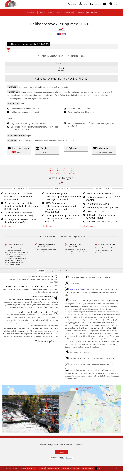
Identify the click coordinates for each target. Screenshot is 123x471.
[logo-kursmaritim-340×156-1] (14, 4)
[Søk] (116, 4)
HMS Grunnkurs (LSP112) (98, 203)
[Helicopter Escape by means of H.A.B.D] (64, 35)
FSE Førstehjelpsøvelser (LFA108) (102, 207)
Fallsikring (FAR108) (95, 211)
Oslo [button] (71, 271)
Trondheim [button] (80, 271)
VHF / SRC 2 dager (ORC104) (99, 193)
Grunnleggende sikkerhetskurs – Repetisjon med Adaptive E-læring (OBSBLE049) (21, 206)
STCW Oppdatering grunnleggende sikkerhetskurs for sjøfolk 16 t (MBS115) (62, 218)
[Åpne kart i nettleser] (61, 409)
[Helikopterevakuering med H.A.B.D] (59, 35)
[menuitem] (72, 4)
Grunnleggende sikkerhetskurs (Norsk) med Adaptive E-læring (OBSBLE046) (19, 196)
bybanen (84, 289)
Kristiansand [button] (62, 271)
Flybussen (73, 289)
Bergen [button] (41, 271)
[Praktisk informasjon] (95, 468)
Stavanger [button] (50, 271)
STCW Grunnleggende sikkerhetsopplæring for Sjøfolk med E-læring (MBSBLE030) (63, 196)
